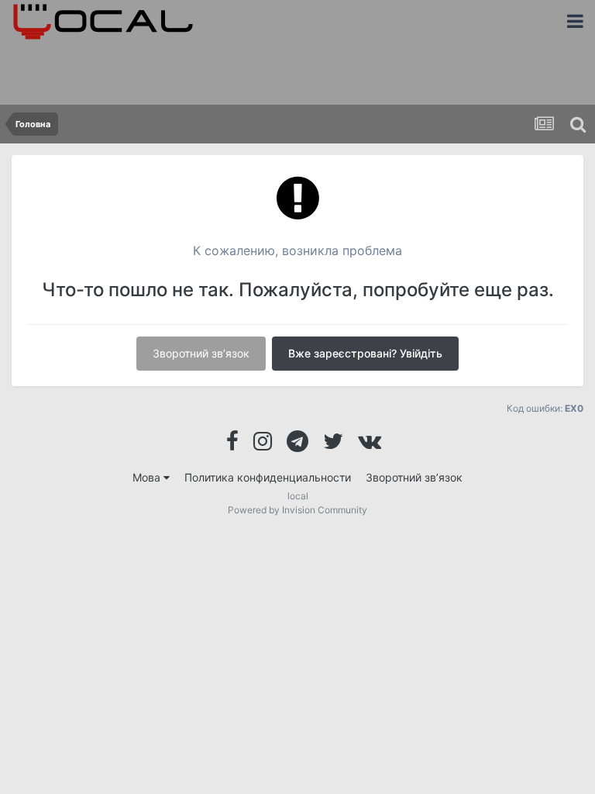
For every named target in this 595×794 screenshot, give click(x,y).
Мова (147, 477)
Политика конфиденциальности (267, 477)
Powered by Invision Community (297, 510)
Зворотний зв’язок (201, 353)
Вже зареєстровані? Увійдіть (365, 353)
